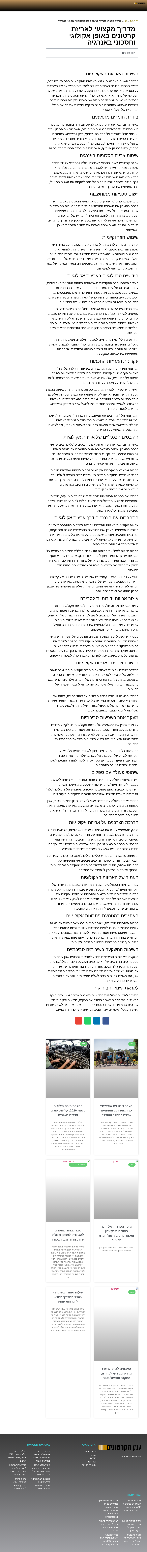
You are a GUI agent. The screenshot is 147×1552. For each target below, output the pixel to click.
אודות (93, 1458)
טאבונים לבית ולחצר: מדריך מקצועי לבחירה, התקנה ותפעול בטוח (116, 1373)
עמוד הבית (90, 1451)
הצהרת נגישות (89, 1465)
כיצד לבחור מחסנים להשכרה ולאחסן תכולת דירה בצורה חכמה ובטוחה (68, 1235)
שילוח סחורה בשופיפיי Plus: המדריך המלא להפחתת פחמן (68, 1297)
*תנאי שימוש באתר (129, 1456)
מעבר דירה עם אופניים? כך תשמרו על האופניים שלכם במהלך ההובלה (116, 1110)
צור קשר (92, 1461)
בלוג (125, 21)
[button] (50, 53)
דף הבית (134, 21)
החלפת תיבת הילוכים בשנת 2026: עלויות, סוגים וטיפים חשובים (68, 1110)
